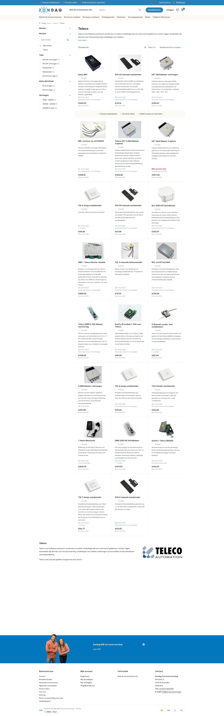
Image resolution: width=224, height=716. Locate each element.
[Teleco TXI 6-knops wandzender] (93, 194)
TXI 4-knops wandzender (127, 386)
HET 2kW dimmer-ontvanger (165, 75)
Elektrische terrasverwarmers (50, 17)
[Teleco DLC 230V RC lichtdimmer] (166, 194)
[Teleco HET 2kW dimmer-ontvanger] (166, 63)
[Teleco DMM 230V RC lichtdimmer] (130, 429)
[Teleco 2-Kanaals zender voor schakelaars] (166, 313)
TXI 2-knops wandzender (163, 386)
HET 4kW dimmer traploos (164, 141)
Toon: (150, 47)
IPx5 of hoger (49, 90)
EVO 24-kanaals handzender (128, 205)
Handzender (48, 68)
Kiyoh (183, 3)
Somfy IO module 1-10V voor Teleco (128, 325)
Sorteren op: (164, 47)
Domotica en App (50, 76)
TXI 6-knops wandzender (90, 205)
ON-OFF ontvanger (51, 64)
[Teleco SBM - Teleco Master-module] (93, 250)
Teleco (45, 50)
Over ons (42, 692)
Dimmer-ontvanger (51, 60)
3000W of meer (50, 108)
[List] (145, 47)
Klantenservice (165, 3)
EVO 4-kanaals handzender (127, 497)
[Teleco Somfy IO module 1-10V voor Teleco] (130, 312)
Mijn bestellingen (86, 680)
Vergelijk (84, 78)
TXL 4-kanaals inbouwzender (128, 262)
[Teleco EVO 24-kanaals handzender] (130, 194)
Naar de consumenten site (81, 10)
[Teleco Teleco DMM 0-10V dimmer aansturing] (93, 312)
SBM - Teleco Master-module (91, 262)
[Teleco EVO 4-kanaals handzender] (130, 485)
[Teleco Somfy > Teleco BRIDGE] (166, 429)
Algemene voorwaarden (48, 686)
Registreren (84, 676)
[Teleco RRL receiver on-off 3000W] (93, 129)
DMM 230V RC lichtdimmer (127, 440)
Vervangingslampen (135, 17)
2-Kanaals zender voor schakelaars (162, 325)
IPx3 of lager (49, 86)
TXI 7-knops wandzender (90, 497)
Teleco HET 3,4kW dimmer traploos (127, 142)
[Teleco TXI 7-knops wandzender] (93, 485)
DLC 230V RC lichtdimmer (163, 206)
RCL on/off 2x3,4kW (161, 262)
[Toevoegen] (104, 104)
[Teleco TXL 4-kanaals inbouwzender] (130, 250)
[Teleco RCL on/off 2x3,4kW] (166, 251)
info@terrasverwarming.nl (171, 692)
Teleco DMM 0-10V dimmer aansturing (90, 325)
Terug (43, 23)
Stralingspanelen (108, 17)
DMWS (49, 712)
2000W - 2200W (50, 104)
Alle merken (47, 46)
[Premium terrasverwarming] (53, 10)
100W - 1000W (49, 100)
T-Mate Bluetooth (86, 440)
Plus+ (55, 712)
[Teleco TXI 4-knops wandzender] (130, 374)
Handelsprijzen (154, 10)
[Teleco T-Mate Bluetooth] (93, 429)
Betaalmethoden (45, 680)
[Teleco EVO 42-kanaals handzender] (130, 63)
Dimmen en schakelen (72, 17)
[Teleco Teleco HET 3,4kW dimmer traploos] (130, 129)
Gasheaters (121, 17)
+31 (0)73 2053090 (166, 689)
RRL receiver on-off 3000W (91, 141)
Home (49, 23)
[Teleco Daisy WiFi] (93, 63)
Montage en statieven (91, 17)
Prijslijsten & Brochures (161, 17)
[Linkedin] (144, 644)
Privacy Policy (44, 689)
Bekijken (176, 176)
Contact (42, 676)
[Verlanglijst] (177, 10)
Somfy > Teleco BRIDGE (162, 441)
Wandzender (48, 72)
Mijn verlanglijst (86, 683)
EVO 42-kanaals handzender (128, 75)
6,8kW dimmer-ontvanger (90, 386)
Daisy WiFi (82, 75)
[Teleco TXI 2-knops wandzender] (166, 374)
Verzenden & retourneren (48, 683)
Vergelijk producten (87, 686)
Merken (147, 17)
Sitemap (42, 695)
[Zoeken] (140, 10)
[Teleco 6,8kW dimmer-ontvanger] (93, 374)
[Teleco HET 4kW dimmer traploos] (166, 129)
